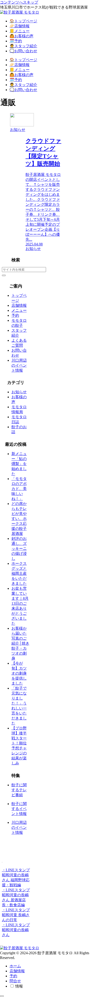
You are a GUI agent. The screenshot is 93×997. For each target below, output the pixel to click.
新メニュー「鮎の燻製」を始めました (19, 464)
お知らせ (19, 392)
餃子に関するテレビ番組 (19, 790)
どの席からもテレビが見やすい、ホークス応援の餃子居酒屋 (19, 519)
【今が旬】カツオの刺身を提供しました (19, 673)
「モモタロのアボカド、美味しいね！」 (19, 489)
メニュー (19, 310)
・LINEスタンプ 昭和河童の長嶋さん (16, 930)
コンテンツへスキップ (19, 2)
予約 (15, 315)
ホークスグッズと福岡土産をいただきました (19, 573)
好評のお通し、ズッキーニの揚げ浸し (19, 549)
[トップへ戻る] (2, 996)
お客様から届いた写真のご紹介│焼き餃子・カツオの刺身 (20, 643)
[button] (4, 275)
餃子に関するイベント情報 (19, 809)
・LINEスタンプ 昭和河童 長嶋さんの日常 (16, 915)
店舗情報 (19, 305)
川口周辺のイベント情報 (19, 365)
